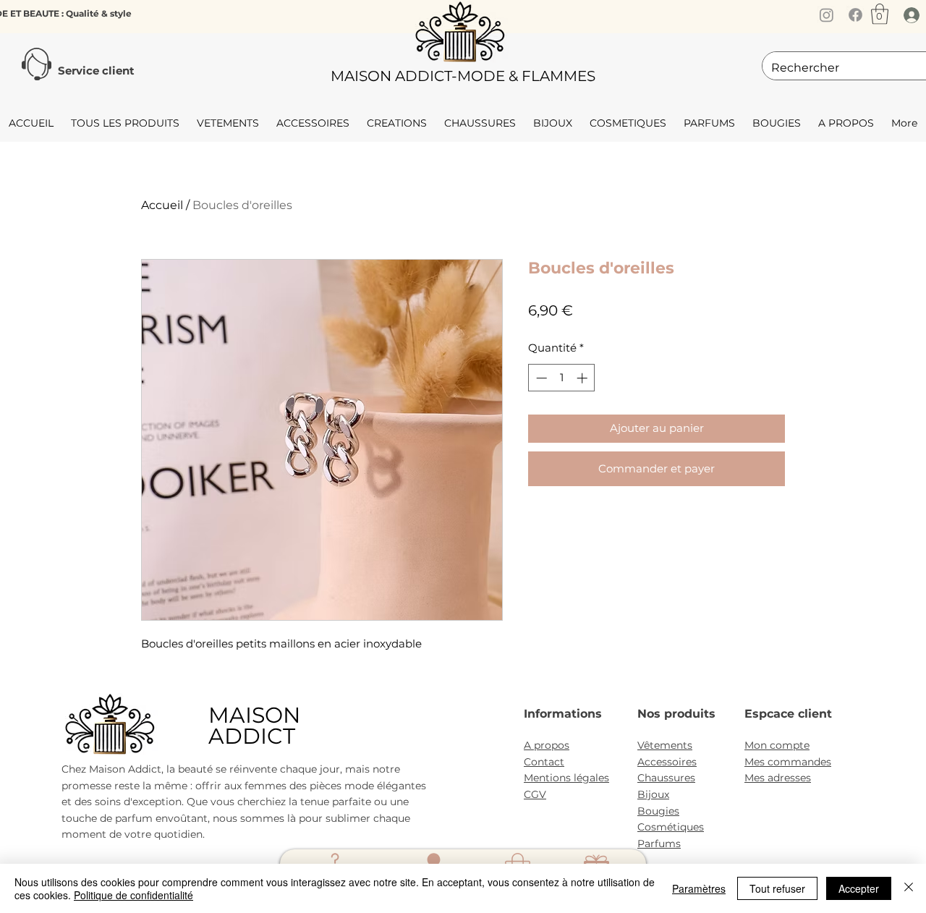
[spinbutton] (562, 378)
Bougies (658, 811)
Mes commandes (787, 761)
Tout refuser (777, 888)
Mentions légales (566, 777)
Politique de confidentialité (133, 895)
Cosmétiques (670, 826)
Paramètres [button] (699, 888)
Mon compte (777, 745)
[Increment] (583, 378)
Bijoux (653, 794)
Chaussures (666, 777)
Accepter (858, 888)
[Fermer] (908, 888)
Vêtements (664, 745)
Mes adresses (777, 777)
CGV (535, 794)
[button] (879, 14)
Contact (544, 761)
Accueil (162, 205)
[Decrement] (540, 378)
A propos (546, 745)
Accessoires (667, 761)
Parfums (659, 843)
